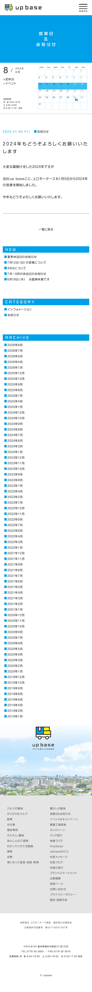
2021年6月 (15, 581)
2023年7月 (15, 485)
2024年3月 (15, 446)
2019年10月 (16, 682)
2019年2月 (15, 710)
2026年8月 (15, 345)
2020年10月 (16, 626)
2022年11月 (16, 513)
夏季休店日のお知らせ (22, 256)
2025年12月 (16, 373)
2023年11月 (16, 463)
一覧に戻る (46, 229)
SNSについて (16, 268)
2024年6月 (15, 440)
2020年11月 (16, 620)
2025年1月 (15, 406)
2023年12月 (16, 457)
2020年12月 (16, 615)
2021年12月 (16, 553)
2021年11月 (16, 558)
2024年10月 (16, 418)
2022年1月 (15, 547)
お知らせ (43, 131)
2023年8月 (15, 480)
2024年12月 (16, 412)
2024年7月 (15, 435)
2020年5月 (15, 648)
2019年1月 (15, 716)
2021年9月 (15, 564)
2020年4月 (15, 654)
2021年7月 (15, 575)
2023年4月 (15, 491)
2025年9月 (15, 384)
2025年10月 (16, 378)
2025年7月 (15, 395)
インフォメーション (19, 309)
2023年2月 (15, 496)
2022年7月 (15, 525)
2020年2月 (15, 665)
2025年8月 (15, 390)
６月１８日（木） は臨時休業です (28, 279)
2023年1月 (15, 502)
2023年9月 (15, 474)
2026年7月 (15, 350)
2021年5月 (15, 586)
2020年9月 (15, 632)
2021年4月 (15, 592)
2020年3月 (15, 660)
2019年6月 (15, 699)
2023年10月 (16, 468)
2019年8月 (15, 693)
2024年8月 (15, 429)
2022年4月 (15, 536)
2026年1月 (15, 367)
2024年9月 (15, 423)
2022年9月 (15, 519)
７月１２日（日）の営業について (26, 262)
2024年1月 (15, 452)
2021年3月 (15, 598)
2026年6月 (15, 356)
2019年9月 (15, 688)
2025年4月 (15, 401)
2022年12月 (16, 508)
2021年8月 (15, 570)
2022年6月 (15, 530)
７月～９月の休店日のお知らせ (26, 273)
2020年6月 (15, 643)
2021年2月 (15, 603)
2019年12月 (16, 677)
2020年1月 (15, 671)
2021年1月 (15, 609)
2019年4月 (15, 705)
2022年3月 (15, 542)
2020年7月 (15, 637)
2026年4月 (15, 361)
